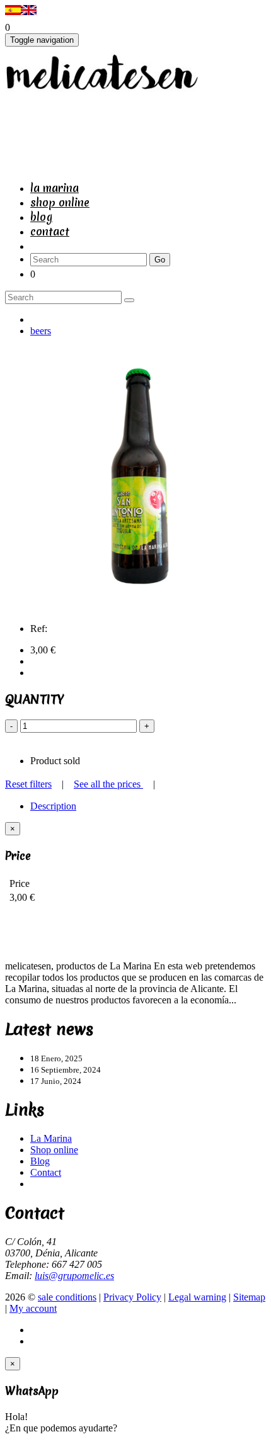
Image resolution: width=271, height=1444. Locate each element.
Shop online (59, 202)
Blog (41, 217)
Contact (49, 231)
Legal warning (197, 1297)
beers (40, 330)
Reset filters (28, 784)
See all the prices (108, 784)
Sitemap (249, 1297)
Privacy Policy (132, 1297)
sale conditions (67, 1297)
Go (159, 259)
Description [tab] (53, 806)
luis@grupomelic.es (74, 1275)
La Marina (54, 188)
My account (33, 1308)
